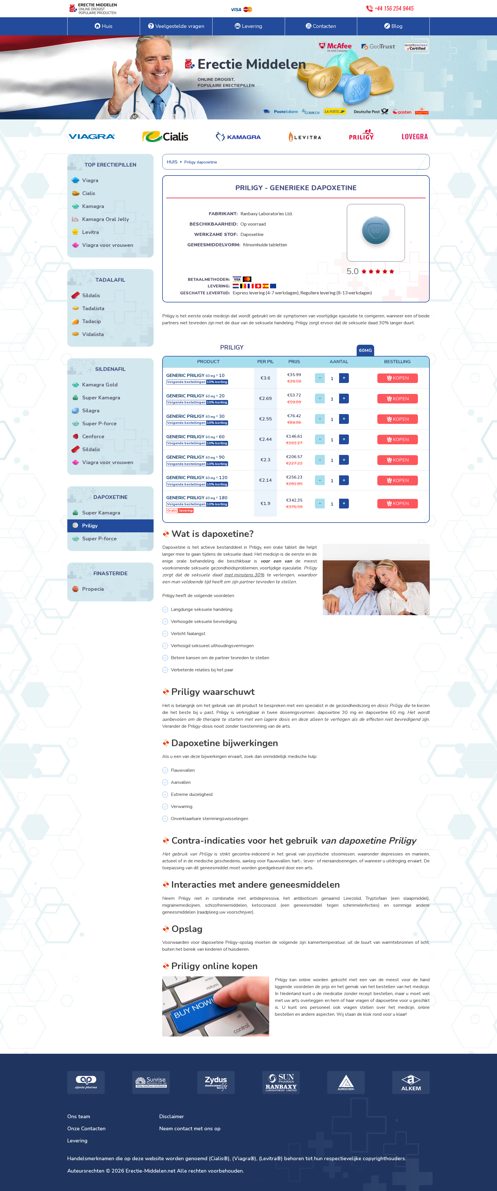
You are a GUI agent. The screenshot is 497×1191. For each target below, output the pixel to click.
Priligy (90, 525)
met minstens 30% (244, 575)
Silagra (91, 410)
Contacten (324, 26)
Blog (397, 26)
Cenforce (93, 436)
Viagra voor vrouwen (107, 245)
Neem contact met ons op (190, 1128)
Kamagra (93, 206)
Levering (252, 26)
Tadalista (93, 308)
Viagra (90, 180)
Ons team (78, 1116)
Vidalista (93, 334)
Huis (107, 26)
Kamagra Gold (100, 384)
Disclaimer (171, 1116)
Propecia (93, 589)
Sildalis (91, 295)
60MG (365, 350)
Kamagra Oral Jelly (105, 219)
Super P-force (99, 423)
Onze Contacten (86, 1128)
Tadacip (91, 321)
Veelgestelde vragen (179, 26)
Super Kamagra (101, 397)
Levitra (90, 232)
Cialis (88, 193)
